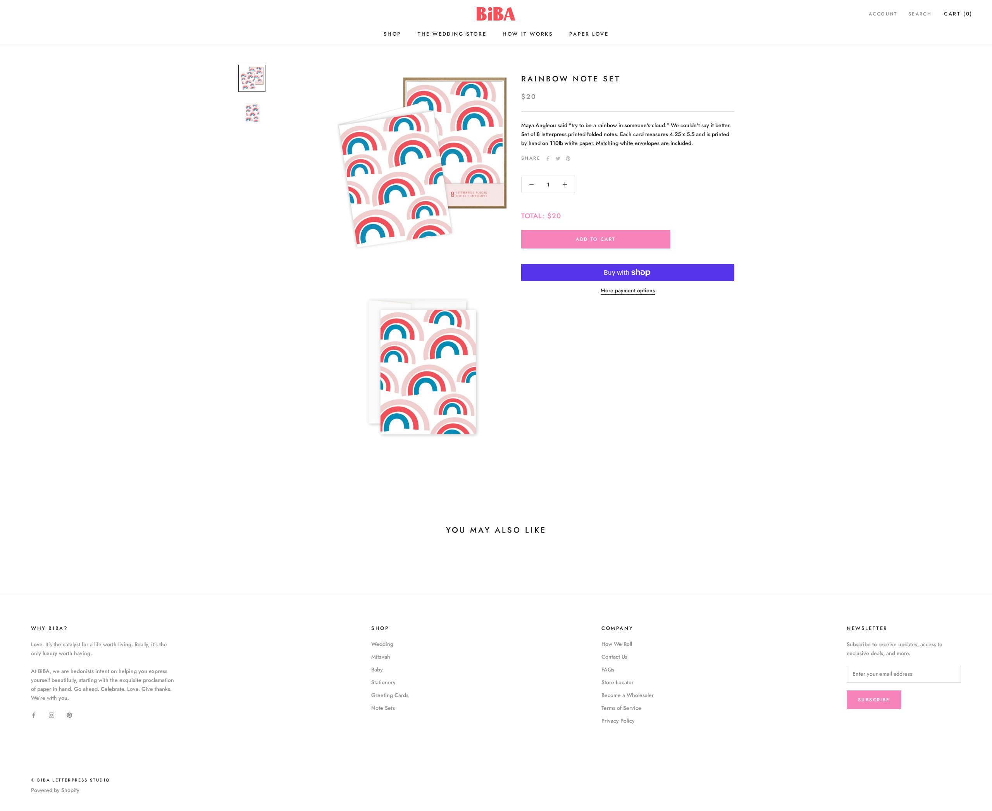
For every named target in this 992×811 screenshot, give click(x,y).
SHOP (392, 34)
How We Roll (616, 644)
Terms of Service (621, 708)
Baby (377, 669)
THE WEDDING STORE (452, 34)
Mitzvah (380, 657)
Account (883, 13)
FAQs (607, 669)
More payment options (628, 290)
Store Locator (617, 682)
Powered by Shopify (55, 790)
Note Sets (383, 708)
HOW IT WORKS (528, 34)
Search (920, 13)
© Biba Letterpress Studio (70, 780)
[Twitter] (558, 158)
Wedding (382, 644)
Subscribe (874, 699)
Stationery (383, 682)
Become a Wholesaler (627, 695)
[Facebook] (548, 158)
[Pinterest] (568, 158)
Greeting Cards (389, 695)
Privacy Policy (618, 721)
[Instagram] (51, 714)
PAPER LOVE (588, 34)
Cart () (958, 13)
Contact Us (614, 657)
